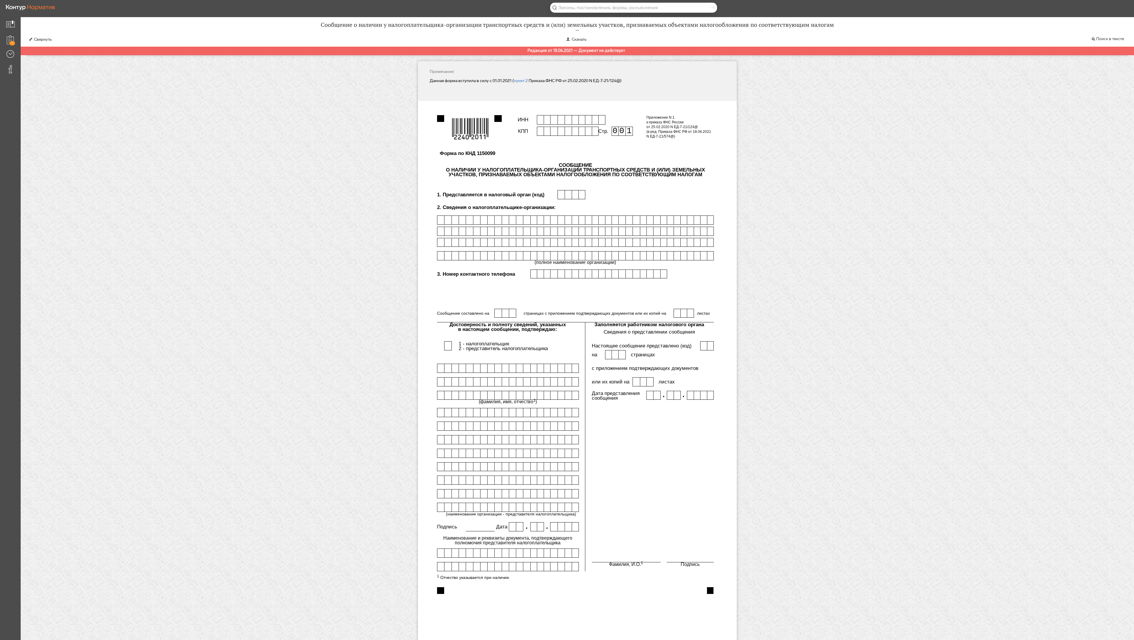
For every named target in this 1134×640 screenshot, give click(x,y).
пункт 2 (521, 80)
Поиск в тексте (1110, 38)
